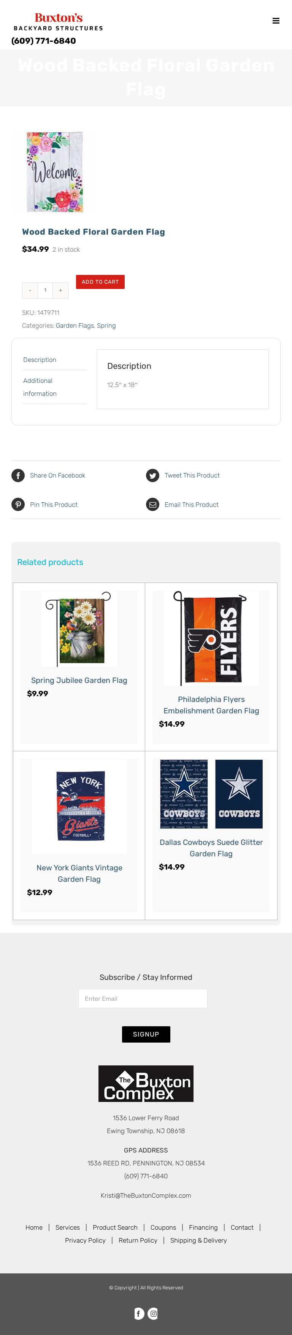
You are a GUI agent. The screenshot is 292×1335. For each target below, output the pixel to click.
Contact (242, 1227)
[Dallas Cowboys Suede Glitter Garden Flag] (211, 794)
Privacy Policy (85, 1240)
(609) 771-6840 (43, 41)
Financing (203, 1227)
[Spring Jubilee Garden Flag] (79, 629)
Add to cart (100, 282)
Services (68, 1227)
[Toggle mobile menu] (277, 21)
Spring (106, 325)
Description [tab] (39, 360)
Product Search (115, 1227)
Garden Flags (75, 325)
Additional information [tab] (40, 387)
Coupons (163, 1227)
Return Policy (138, 1240)
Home (34, 1227)
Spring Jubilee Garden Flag (79, 680)
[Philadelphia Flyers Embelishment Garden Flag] (211, 638)
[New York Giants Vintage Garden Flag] (79, 806)
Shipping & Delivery (198, 1240)
